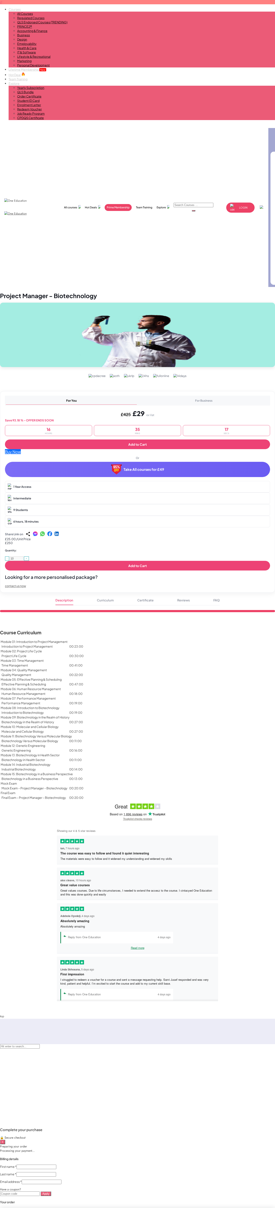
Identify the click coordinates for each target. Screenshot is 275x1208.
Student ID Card (28, 100)
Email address (11, 1182)
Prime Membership (118, 207)
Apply (45, 1193)
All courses (70, 207)
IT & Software (26, 52)
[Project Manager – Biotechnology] (137, 335)
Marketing (24, 61)
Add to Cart (137, 444)
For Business (203, 400)
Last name (8, 1174)
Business (23, 35)
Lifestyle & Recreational (33, 56)
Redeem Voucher (29, 109)
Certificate (145, 600)
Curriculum (105, 600)
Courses (15, 9)
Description (64, 600)
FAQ (216, 600)
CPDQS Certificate (30, 118)
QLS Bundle (25, 92)
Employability (27, 44)
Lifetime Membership (27, 69)
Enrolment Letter (29, 105)
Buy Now (13, 451)
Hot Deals (91, 207)
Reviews (183, 600)
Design (22, 39)
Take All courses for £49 (144, 469)
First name (8, 1166)
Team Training (18, 79)
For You (71, 400)
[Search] (193, 210)
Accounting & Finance (32, 31)
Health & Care (27, 48)
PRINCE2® (24, 26)
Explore (14, 83)
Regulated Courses (30, 18)
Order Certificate (29, 96)
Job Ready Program (31, 113)
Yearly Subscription (30, 88)
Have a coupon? (10, 1189)
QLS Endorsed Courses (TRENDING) (42, 22)
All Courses (25, 13)
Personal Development (33, 65)
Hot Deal (15, 75)
